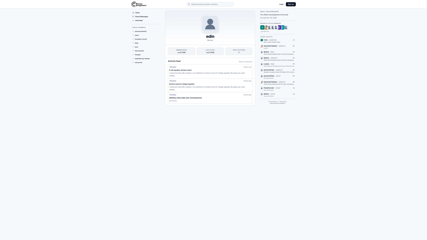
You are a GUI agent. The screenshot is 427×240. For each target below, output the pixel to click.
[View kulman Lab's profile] (282, 27)
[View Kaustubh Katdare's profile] (266, 27)
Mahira (266, 52)
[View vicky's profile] (262, 27)
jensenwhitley (269, 70)
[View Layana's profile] (272, 27)
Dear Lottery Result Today (272, 42)
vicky (266, 40)
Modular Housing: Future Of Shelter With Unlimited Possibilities (279, 72)
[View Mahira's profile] (269, 27)
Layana (266, 64)
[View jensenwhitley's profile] (276, 27)
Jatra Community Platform (277, 103)
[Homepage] (139, 4)
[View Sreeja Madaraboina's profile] (279, 27)
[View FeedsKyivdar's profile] (286, 27)
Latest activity (266, 37)
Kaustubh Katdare (270, 46)
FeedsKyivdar (269, 88)
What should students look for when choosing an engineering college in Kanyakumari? (279, 54)
